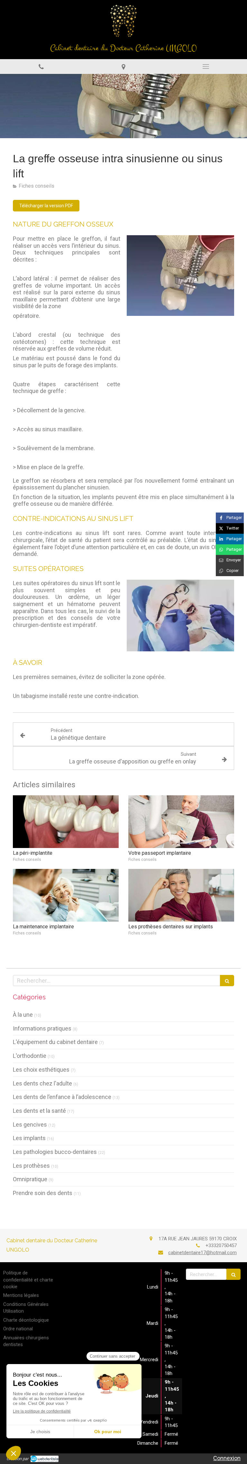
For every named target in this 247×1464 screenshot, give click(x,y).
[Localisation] (123, 66)
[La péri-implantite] (66, 821)
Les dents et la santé (39, 1110)
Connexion (227, 1458)
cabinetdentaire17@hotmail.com (202, 1252)
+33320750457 (221, 1245)
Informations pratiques (42, 1028)
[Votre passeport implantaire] (181, 821)
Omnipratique (30, 1179)
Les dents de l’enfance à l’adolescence (62, 1097)
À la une (23, 1014)
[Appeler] (41, 66)
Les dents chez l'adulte (42, 1083)
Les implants (29, 1138)
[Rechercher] (227, 980)
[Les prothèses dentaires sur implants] (181, 895)
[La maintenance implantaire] (66, 895)
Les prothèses (31, 1165)
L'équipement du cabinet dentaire (55, 1042)
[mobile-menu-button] (206, 66)
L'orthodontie (29, 1055)
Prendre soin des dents (42, 1193)
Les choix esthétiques (41, 1069)
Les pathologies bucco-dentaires (55, 1151)
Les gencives (30, 1124)
